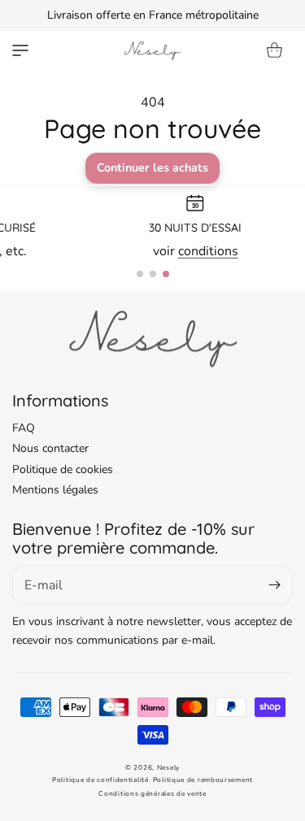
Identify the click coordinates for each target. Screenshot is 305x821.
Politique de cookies (62, 469)
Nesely (168, 767)
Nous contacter (50, 448)
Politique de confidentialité (100, 779)
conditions (208, 251)
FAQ (23, 428)
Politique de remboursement (203, 779)
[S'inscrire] (274, 585)
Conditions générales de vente (152, 793)
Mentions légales (55, 489)
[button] (20, 50)
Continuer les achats (152, 167)
